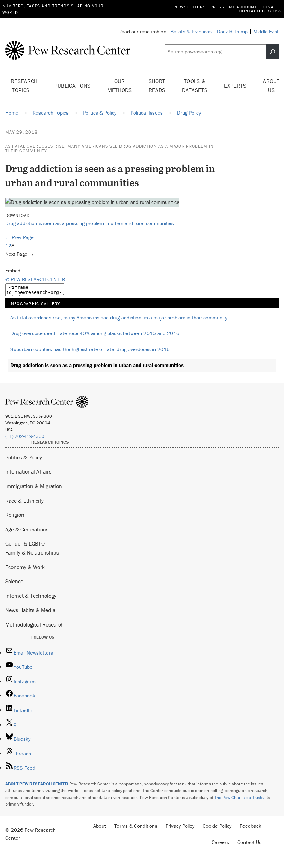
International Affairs (28, 471)
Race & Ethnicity (24, 500)
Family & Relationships (32, 552)
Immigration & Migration (33, 486)
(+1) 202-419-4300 (24, 436)
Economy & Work (25, 567)
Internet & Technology (30, 595)
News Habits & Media (30, 609)
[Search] (272, 51)
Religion (14, 514)
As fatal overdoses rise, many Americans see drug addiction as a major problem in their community (109, 148)
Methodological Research (34, 624)
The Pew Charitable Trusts (239, 797)
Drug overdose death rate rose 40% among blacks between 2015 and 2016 (94, 333)
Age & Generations (26, 529)
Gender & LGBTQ (25, 543)
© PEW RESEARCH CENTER (35, 279)
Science (14, 581)
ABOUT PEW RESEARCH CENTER (36, 784)
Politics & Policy (23, 457)
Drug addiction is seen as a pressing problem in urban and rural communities (89, 223)
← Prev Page (19, 237)
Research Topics (24, 85)
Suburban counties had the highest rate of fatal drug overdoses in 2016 (90, 349)
